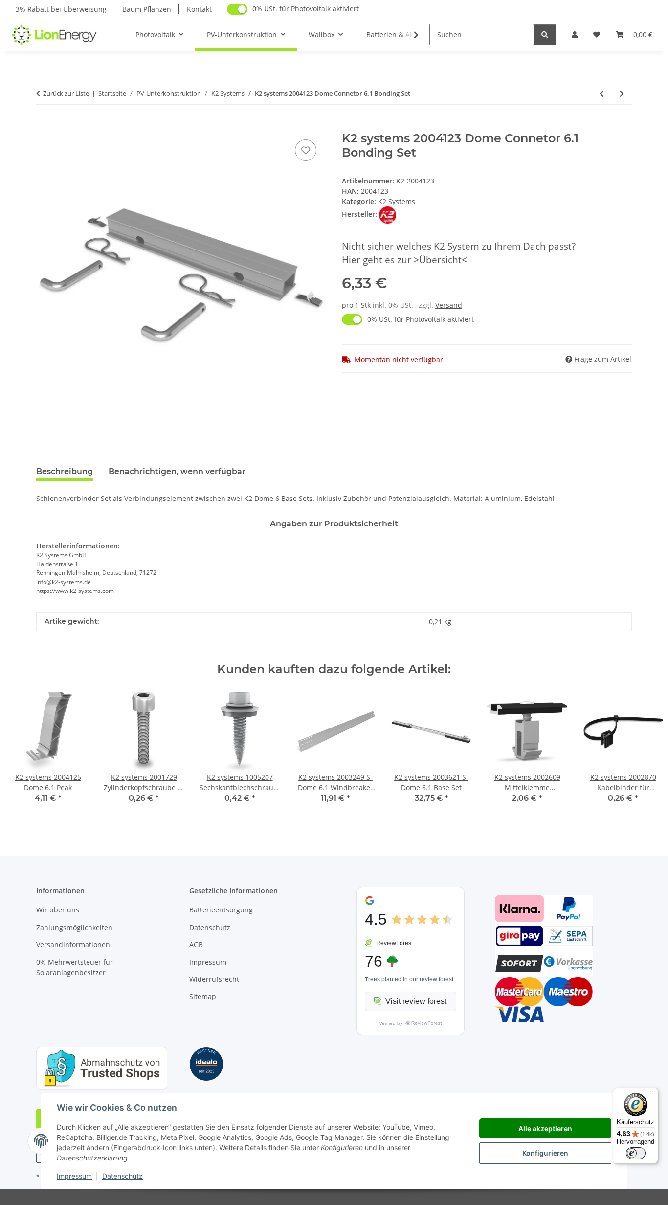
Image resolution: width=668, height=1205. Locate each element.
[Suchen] (545, 34)
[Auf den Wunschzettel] (305, 150)
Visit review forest (415, 1001)
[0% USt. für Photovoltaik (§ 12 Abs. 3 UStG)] (237, 9)
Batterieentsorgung (221, 909)
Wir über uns (57, 909)
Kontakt (199, 9)
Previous (24, 754)
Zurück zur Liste (66, 93)
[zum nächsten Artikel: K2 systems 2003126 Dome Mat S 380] (622, 93)
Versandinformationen (73, 944)
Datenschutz (122, 1176)
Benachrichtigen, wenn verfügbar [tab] (177, 471)
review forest (436, 979)
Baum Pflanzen (146, 9)
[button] (574, 34)
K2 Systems (396, 201)
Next (644, 754)
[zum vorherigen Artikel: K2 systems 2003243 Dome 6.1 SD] (602, 93)
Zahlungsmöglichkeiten (74, 927)
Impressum (74, 1176)
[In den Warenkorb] (44, 126)
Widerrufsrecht (214, 979)
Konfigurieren (545, 1153)
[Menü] (652, 1093)
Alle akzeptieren (545, 1128)
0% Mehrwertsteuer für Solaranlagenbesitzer (74, 967)
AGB (196, 944)
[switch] (636, 1153)
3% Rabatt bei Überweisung (61, 9)
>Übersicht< (440, 259)
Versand (448, 305)
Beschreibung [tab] (64, 471)
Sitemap (202, 996)
